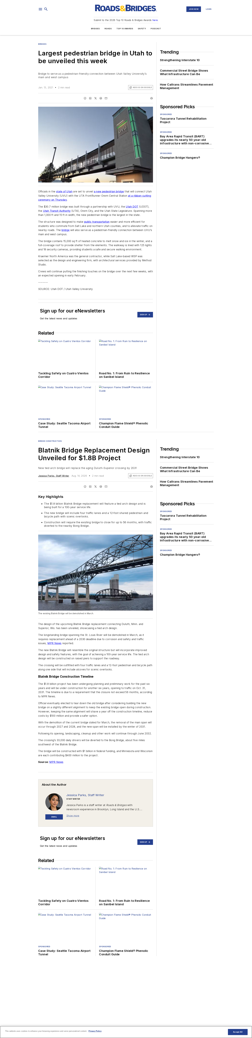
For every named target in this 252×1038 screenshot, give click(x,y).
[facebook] (85, 98)
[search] (46, 9)
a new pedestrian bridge (109, 191)
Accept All (237, 1032)
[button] (40, 9)
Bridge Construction (50, 441)
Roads (108, 29)
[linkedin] (90, 98)
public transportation (97, 221)
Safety (142, 29)
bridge (65, 230)
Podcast (156, 29)
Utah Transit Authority (57, 210)
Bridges (95, 29)
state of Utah (64, 191)
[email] (106, 98)
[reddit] (100, 98)
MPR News (54, 643)
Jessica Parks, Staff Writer (53, 475)
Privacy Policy (95, 1031)
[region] (126, 1032)
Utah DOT (132, 206)
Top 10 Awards (125, 29)
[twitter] (95, 98)
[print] (151, 98)
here (155, 20)
